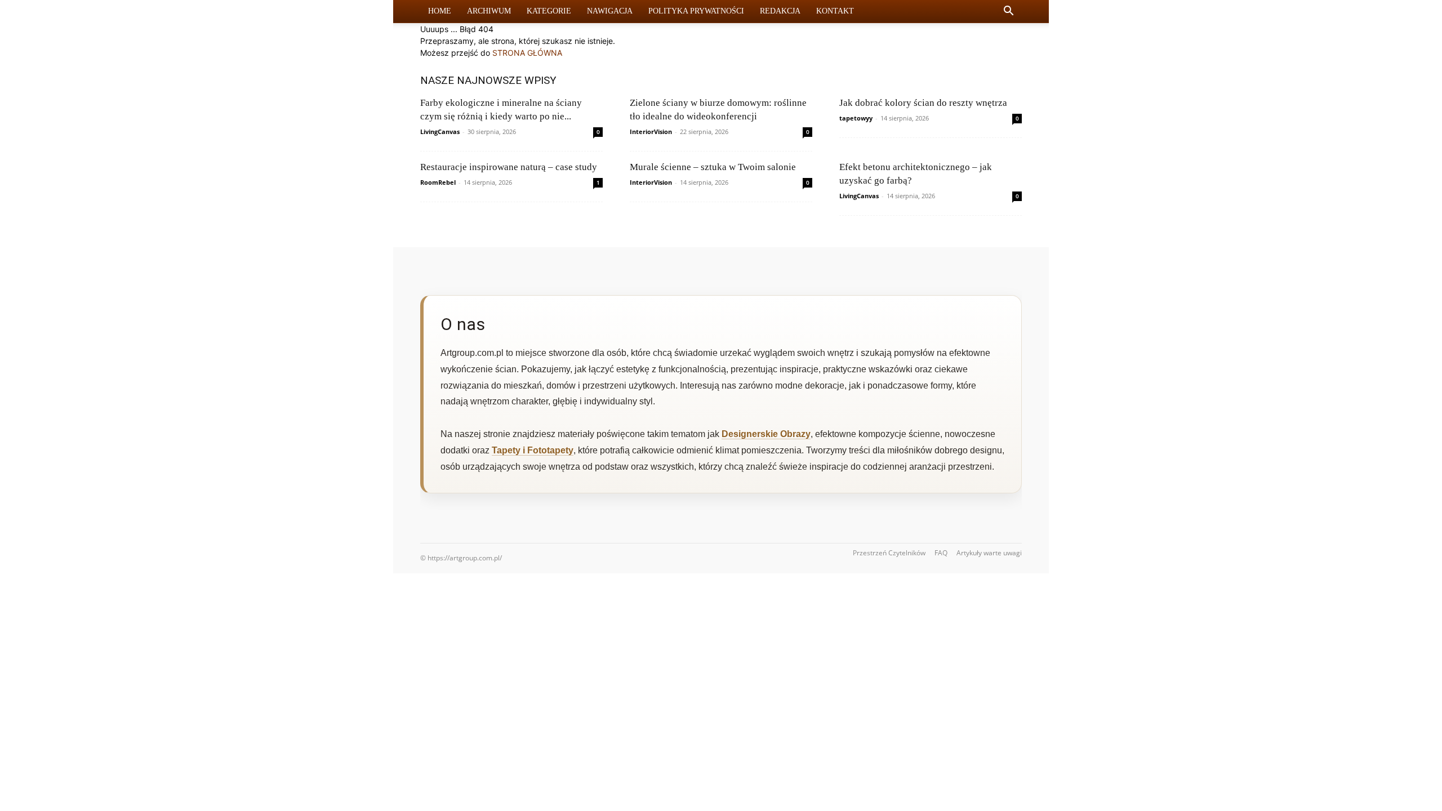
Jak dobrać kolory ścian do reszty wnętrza (923, 102)
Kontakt (835, 11)
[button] (1008, 12)
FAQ (940, 553)
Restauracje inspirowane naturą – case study (508, 167)
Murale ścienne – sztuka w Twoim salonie (713, 167)
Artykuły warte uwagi (989, 553)
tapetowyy (856, 118)
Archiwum (489, 11)
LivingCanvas (440, 131)
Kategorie (549, 11)
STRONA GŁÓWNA (527, 52)
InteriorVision (651, 131)
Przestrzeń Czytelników (889, 553)
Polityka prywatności (696, 11)
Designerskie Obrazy (766, 434)
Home (439, 11)
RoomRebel (438, 182)
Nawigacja (610, 11)
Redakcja (780, 11)
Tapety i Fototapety (532, 450)
